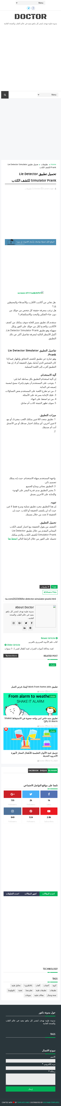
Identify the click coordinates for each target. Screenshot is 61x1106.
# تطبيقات (45, 586)
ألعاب (38, 985)
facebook (33, 770)
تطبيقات (44, 164)
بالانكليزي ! (28, 985)
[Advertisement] (30, 58)
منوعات (28, 995)
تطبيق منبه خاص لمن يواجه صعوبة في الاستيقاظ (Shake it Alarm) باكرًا (31, 720)
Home (53, 164)
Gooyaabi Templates (51, 1102)
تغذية (20, 990)
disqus (43, 770)
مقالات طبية (39, 995)
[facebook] (33, 8)
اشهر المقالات (31, 893)
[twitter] (28, 8)
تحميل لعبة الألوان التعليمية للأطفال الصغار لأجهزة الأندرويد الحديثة (34, 754)
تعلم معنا (29, 990)
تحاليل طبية (16, 985)
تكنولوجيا (11, 990)
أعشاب (46, 985)
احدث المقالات (48, 893)
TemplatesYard (23, 1102)
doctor (30, 17)
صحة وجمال (51, 995)
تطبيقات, (28, 188)
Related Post (51, 656)
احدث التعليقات (12, 893)
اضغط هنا (12, 538)
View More (12, 655)
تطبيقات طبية (41, 990)
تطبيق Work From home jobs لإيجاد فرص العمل (34, 686)
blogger (52, 770)
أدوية (54, 985)
